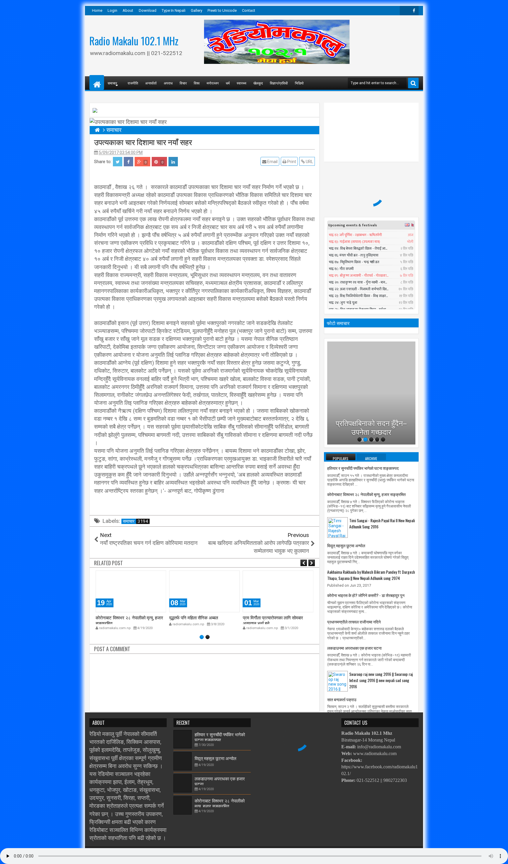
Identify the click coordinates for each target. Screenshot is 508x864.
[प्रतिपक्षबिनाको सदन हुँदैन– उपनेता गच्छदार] (371, 393)
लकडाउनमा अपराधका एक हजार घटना (354, 648)
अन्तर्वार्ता (151, 82)
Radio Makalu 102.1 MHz (133, 40)
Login (112, 10)
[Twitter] (404, 10)
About (128, 10)
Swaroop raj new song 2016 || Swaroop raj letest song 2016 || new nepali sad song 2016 (381, 680)
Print (291, 161)
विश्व (197, 82)
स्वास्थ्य (241, 82)
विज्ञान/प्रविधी (279, 82)
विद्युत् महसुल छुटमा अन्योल (346, 545)
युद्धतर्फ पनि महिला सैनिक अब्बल (193, 617)
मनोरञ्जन (213, 82)
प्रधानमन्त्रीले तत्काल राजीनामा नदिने (354, 621)
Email (272, 161)
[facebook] (414, 10)
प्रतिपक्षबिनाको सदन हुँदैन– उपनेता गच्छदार (371, 417)
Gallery (196, 10)
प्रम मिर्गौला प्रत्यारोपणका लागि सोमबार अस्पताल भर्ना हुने (273, 620)
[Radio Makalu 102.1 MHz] (96, 82)
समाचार (135, 521)
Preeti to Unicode (222, 10)
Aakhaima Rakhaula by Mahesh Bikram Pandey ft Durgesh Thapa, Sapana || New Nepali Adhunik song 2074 (371, 575)
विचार (183, 82)
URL (309, 161)
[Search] (413, 83)
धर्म (228, 82)
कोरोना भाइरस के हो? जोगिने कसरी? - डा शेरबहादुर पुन (366, 595)
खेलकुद (258, 82)
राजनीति (133, 82)
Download (147, 10)
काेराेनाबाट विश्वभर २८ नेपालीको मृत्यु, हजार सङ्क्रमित (129, 620)
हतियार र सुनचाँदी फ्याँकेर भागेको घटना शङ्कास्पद (363, 468)
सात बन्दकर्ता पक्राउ (341, 699)
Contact (248, 10)
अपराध (168, 82)
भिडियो (299, 82)
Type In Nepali (174, 10)
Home (97, 10)
